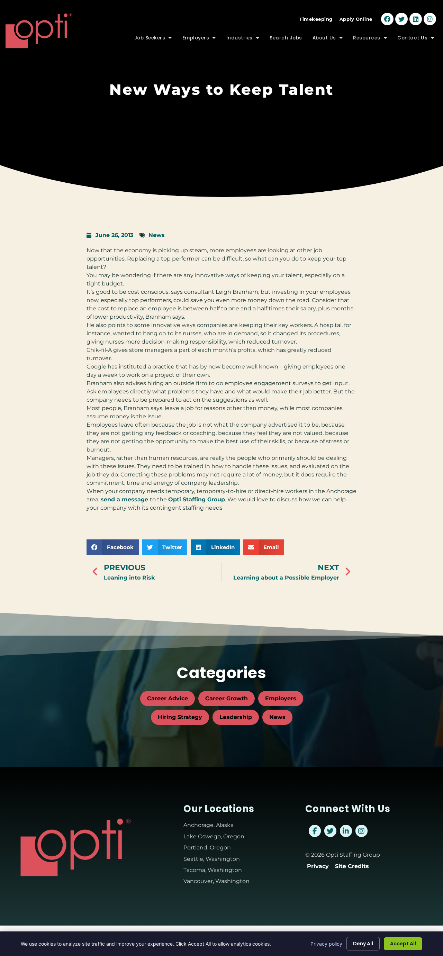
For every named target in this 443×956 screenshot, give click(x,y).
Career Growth (226, 698)
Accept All (403, 943)
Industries (245, 40)
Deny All (363, 943)
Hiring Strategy (180, 717)
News (156, 235)
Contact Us (418, 40)
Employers (201, 40)
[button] (113, 547)
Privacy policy (326, 944)
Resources (372, 40)
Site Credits (352, 866)
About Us (330, 40)
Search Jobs (288, 40)
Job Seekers (155, 40)
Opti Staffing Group (196, 499)
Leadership (235, 717)
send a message (125, 499)
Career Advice (167, 698)
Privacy (318, 866)
